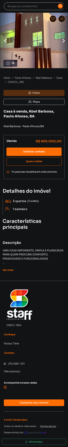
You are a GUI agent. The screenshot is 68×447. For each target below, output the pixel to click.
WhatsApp (36, 441)
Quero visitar (34, 161)
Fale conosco (12, 371)
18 (12, 63)
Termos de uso (48, 426)
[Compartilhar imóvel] (61, 19)
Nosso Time (11, 343)
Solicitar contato (34, 151)
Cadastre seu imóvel (34, 402)
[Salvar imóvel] (53, 19)
